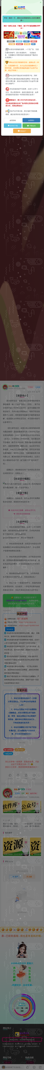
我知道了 (23, 131)
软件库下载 (14, 125)
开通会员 (32, 125)
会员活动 (13, 120)
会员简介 (31, 120)
